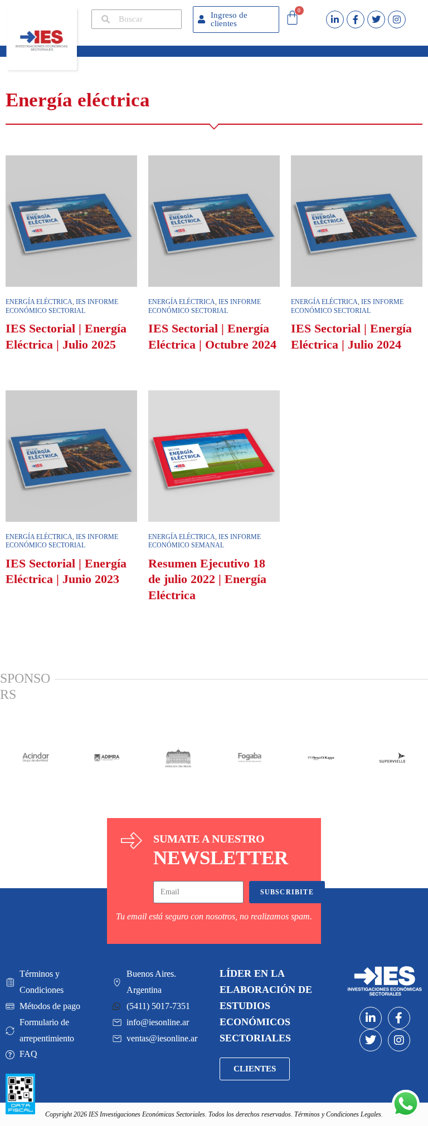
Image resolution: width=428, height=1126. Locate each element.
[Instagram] (397, 19)
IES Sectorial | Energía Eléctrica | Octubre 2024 (212, 336)
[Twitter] (376, 19)
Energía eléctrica (39, 302)
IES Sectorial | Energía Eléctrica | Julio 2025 (66, 336)
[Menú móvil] (86, 49)
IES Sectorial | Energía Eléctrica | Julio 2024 (351, 336)
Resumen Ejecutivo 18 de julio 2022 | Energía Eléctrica (207, 579)
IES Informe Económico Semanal (204, 541)
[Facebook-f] (355, 19)
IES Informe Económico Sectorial (62, 306)
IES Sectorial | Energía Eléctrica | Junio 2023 (66, 571)
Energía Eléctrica (181, 537)
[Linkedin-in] (335, 19)
